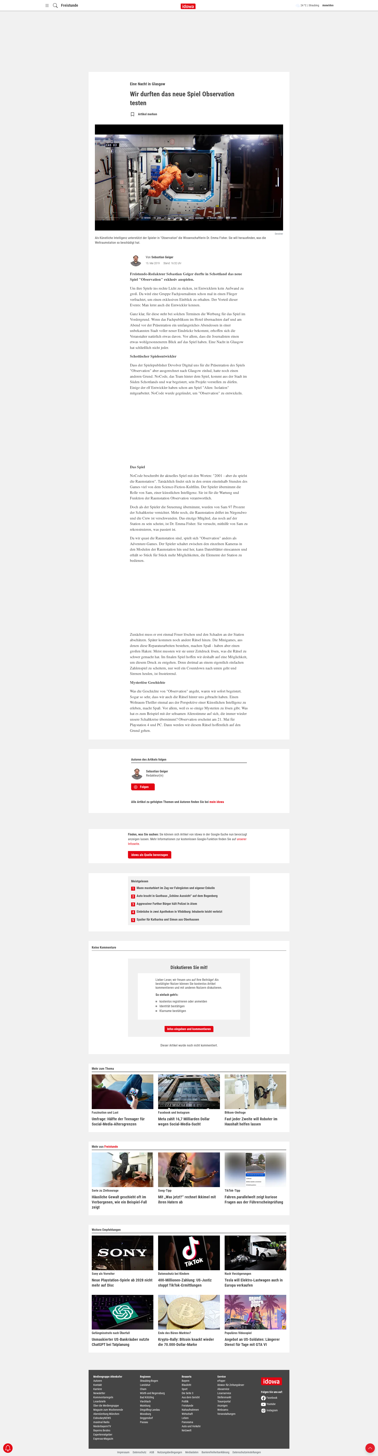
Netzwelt (186, 1430)
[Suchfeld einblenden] (55, 5)
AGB (151, 1452)
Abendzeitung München (106, 1413)
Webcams (222, 1409)
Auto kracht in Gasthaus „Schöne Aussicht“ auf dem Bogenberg (177, 896)
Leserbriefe (99, 1401)
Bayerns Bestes (101, 1430)
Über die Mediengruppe (106, 1405)
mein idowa (216, 802)
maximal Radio (101, 1422)
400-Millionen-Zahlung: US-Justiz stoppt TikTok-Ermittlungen (185, 1283)
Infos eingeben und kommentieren (189, 1029)
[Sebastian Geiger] (136, 260)
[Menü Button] (47, 5)
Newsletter (99, 1393)
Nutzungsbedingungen (169, 1452)
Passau (144, 1422)
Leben (185, 1418)
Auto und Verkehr (191, 1426)
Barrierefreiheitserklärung (215, 1452)
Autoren (97, 1380)
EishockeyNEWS (102, 1418)
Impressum (123, 1452)
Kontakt (97, 1384)
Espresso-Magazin (103, 1438)
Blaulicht (186, 1384)
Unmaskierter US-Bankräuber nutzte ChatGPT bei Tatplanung (120, 1342)
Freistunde (69, 5)
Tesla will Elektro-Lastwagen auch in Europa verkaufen (254, 1283)
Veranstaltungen (226, 1413)
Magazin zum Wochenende (108, 1409)
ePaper (221, 1380)
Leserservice (224, 1393)
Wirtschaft (187, 1413)
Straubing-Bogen (149, 1380)
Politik (185, 1401)
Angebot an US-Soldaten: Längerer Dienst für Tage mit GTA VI (252, 1342)
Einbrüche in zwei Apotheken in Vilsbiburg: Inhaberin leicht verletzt (179, 911)
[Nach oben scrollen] (370, 1448)
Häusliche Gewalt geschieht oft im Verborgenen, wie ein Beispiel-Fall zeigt (119, 1202)
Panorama (187, 1422)
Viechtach (145, 1401)
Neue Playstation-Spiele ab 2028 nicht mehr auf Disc (122, 1283)
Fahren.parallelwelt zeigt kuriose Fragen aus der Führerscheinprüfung (254, 1199)
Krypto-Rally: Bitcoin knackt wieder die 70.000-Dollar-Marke (186, 1342)
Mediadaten (191, 1452)
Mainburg (145, 1405)
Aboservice (223, 1389)
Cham (143, 1389)
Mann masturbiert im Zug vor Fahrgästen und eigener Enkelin (176, 888)
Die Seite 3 (187, 1393)
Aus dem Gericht (191, 1397)
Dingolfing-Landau (150, 1409)
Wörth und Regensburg (152, 1393)
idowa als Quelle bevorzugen (149, 855)
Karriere (97, 1389)
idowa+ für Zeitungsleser (230, 1384)
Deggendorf (146, 1418)
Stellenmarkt (224, 1397)
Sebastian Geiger (162, 257)
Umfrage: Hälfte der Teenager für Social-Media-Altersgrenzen (118, 1121)
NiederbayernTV (102, 1426)
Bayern (185, 1380)
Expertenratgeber (102, 1434)
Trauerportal (224, 1401)
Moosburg (145, 1413)
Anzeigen (222, 1405)
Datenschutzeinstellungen (247, 1452)
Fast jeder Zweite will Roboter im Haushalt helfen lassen (251, 1121)
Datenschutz (139, 1452)
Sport (184, 1389)
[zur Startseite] (273, 1380)
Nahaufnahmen (190, 1409)
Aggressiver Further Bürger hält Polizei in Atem (167, 904)
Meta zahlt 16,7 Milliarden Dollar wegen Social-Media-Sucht (184, 1121)
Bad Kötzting (147, 1397)
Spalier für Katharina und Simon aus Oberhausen (168, 919)
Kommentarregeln (103, 1397)
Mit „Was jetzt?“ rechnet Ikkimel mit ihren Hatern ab (187, 1199)
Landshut (145, 1384)
